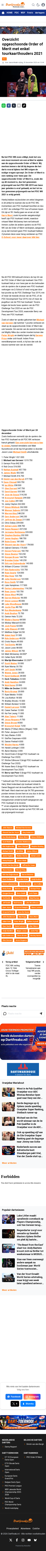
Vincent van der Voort (15, 544)
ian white (19, 851)
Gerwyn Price (35, 889)
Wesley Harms (12, 744)
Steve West (10, 594)
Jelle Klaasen (11, 629)
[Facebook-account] (16, 1540)
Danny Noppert (12, 529)
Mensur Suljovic (12, 510)
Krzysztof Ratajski (13, 498)
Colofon (36, 1528)
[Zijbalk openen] (2, 4)
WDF (23, 12)
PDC (17, 12)
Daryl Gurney (11, 491)
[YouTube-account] (29, 1540)
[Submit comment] (41, 1014)
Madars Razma (12, 619)
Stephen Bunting (13, 535)
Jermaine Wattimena (15, 532)
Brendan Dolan (12, 560)
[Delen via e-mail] (19, 105)
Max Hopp (9, 576)
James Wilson (11, 651)
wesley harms (35, 935)
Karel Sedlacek (12, 676)
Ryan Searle (10, 573)
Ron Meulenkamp (13, 610)
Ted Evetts (10, 644)
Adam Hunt (10, 635)
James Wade (10, 473)
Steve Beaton (11, 554)
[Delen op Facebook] (9, 105)
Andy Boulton (11, 613)
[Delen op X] (14, 105)
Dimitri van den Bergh (14, 479)
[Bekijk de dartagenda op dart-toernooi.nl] (23, 1422)
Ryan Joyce (10, 591)
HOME (10, 12)
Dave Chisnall (10, 482)
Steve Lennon (11, 601)
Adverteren (26, 1528)
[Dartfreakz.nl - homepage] (15, 5)
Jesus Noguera (12, 719)
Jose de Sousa (12, 494)
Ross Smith (10, 582)
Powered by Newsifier (23, 1546)
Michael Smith (20, 452)
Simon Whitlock (12, 507)
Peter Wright (8, 335)
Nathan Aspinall (11, 469)
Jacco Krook (13, 62)
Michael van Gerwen (23, 828)
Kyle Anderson (12, 638)
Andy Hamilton (12, 682)
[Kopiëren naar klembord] (24, 105)
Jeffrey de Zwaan (13, 519)
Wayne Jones (11, 673)
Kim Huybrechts (12, 569)
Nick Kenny (10, 685)
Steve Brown (11, 723)
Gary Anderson (12, 516)
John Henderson (13, 579)
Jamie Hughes (12, 538)
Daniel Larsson (12, 707)
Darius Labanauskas (14, 588)
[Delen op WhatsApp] (4, 105)
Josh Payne (10, 626)
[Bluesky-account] (35, 1540)
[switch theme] (38, 5)
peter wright (19, 921)
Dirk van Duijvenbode (15, 563)
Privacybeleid (12, 1528)
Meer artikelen (9, 1163)
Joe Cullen (10, 501)
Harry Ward (7, 215)
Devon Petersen (13, 551)
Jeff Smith (10, 669)
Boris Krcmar (11, 691)
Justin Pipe (10, 607)
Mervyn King (11, 513)
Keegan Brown (12, 557)
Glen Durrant (11, 488)
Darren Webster (12, 598)
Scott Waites (11, 663)
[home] (3, 12)
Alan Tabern (10, 716)
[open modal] (43, 5)
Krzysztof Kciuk (12, 726)
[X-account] (10, 1540)
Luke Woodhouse (13, 604)
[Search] (33, 4)
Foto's (30, 12)
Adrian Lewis (11, 526)
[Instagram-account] (23, 1540)
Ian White (9, 485)
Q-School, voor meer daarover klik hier (20, 237)
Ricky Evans (10, 541)
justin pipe (34, 931)
